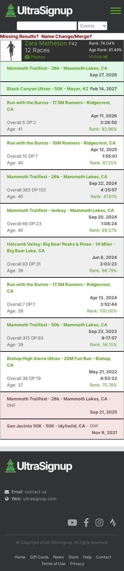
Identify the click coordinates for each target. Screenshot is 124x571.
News (58, 556)
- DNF (53, 425)
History (96, 56)
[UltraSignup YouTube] (72, 522)
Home (20, 556)
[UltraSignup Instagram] (99, 522)
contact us (36, 491)
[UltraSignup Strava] (113, 522)
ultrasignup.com (39, 498)
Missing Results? (19, 36)
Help (87, 556)
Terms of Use (53, 563)
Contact (103, 556)
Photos (37, 57)
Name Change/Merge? (66, 36)
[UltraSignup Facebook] (86, 522)
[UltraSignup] (38, 10)
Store (73, 556)
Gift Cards (39, 556)
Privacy (77, 563)
